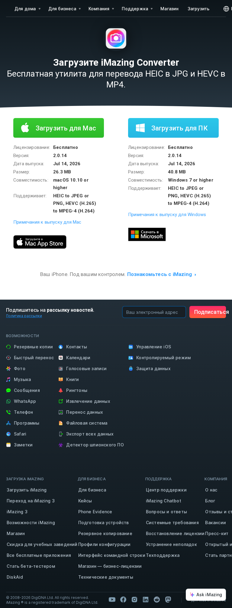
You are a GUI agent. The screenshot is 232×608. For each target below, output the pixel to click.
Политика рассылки (24, 316)
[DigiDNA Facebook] (123, 599)
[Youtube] (112, 599)
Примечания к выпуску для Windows (167, 214)
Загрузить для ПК (179, 128)
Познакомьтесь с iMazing (159, 274)
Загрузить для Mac (65, 128)
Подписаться (210, 312)
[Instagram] (134, 599)
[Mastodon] (168, 599)
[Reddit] (156, 599)
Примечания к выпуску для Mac (47, 222)
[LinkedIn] (145, 599)
